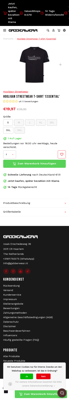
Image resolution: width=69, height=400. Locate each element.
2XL (52, 122)
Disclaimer (9, 326)
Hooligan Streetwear (15, 91)
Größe (7, 116)
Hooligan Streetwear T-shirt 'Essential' (36, 39)
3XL (8, 130)
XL (40, 122)
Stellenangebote (13, 303)
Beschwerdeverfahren (16, 330)
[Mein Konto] (53, 30)
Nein (43, 376)
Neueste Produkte (14, 360)
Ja (27, 376)
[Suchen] (48, 30)
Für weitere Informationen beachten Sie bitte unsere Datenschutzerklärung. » (38, 384)
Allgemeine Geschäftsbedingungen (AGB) (28, 317)
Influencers (10, 335)
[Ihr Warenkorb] (58, 30)
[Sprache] (64, 30)
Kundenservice (12, 294)
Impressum (10, 299)
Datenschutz (11, 321)
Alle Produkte (11, 356)
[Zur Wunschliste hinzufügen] (62, 154)
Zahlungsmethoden (15, 312)
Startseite (8, 39)
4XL (19, 130)
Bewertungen (11, 308)
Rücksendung (11, 285)
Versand (8, 290)
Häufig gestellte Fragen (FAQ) (21, 339)
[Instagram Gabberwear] (13, 271)
